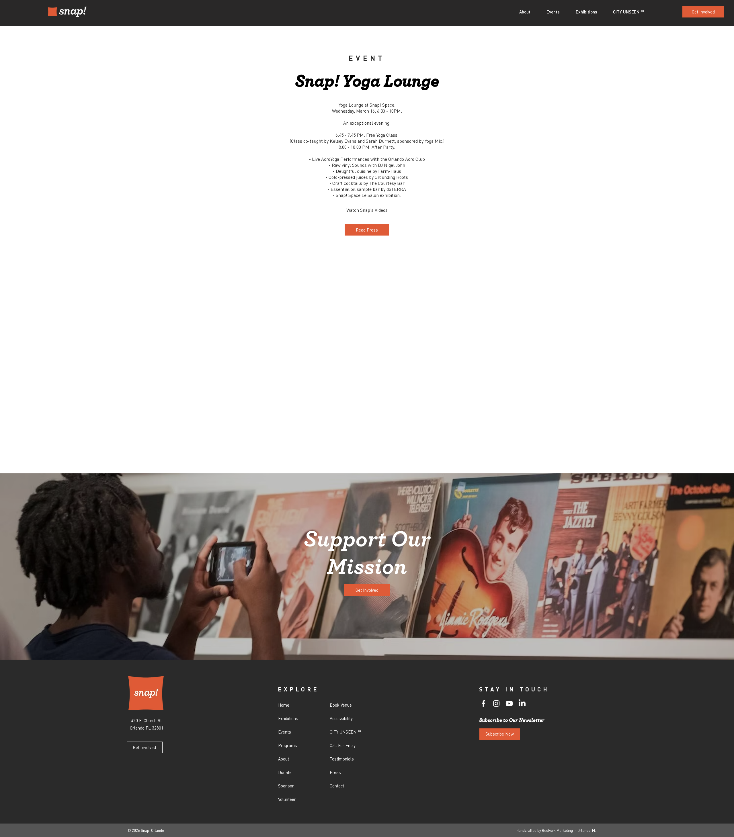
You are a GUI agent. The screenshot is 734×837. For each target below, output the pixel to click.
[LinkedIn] (522, 703)
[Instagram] (496, 703)
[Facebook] (483, 703)
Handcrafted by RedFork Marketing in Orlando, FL (556, 830)
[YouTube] (509, 703)
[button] (528, 11)
